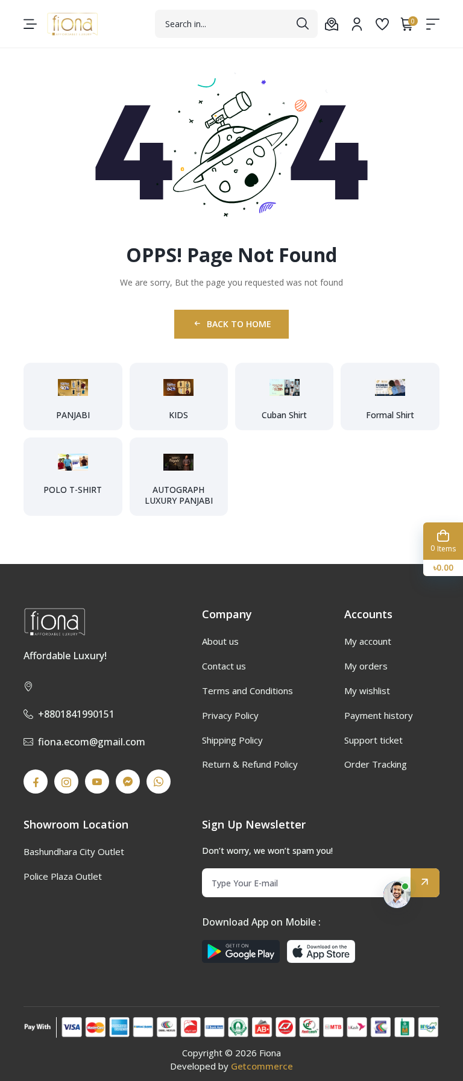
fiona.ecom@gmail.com (91, 741)
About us (220, 641)
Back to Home (239, 324)
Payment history (378, 715)
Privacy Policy (230, 715)
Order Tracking (375, 764)
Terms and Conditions (247, 691)
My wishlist (367, 691)
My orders (366, 666)
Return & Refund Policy (250, 764)
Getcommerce (262, 1066)
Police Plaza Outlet (63, 876)
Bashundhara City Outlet (74, 851)
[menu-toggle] (30, 24)
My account (367, 641)
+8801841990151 (76, 714)
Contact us (224, 666)
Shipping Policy (232, 740)
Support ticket (373, 740)
